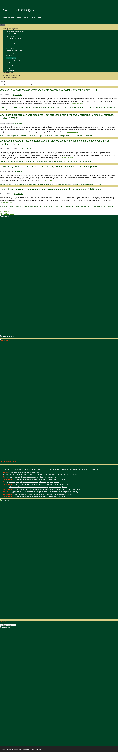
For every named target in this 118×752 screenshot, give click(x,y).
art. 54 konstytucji (44, 107)
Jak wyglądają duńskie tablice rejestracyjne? (24, 472)
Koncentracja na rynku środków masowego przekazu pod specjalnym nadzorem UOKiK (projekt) (51, 189)
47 (5, 214)
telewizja (110, 206)
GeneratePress (36, 749)
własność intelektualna (13, 46)
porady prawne (8, 73)
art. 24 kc (30, 136)
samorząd (72, 184)
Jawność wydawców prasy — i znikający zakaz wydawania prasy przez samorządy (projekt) (49, 166)
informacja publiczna (13, 60)
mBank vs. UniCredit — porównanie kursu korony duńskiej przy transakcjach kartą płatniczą (43, 484)
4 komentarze (19, 209)
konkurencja (47, 161)
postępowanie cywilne (13, 68)
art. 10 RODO (33, 107)
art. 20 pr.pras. (27, 184)
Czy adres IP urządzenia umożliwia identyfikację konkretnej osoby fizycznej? (74, 469)
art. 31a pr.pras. (38, 136)
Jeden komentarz (95, 184)
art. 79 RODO (64, 107)
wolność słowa (4, 110)
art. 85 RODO (83, 107)
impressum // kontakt (10, 78)
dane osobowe (93, 107)
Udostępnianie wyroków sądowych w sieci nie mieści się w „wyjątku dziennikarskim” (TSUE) (49, 90)
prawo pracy (10, 53)
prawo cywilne (10, 43)
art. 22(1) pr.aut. (30, 161)
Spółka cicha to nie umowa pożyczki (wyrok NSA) (19, 474)
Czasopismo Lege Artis (21, 10)
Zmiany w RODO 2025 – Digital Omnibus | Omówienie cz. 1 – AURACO (26, 469)
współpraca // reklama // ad (11, 75)
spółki (78, 184)
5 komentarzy (88, 136)
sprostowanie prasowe (62, 136)
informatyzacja (11, 33)
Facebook (40, 161)
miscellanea (10, 41)
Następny (10, 214)
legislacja (65, 184)
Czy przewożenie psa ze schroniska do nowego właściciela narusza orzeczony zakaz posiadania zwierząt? (48, 489)
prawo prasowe (11, 58)
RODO (109, 107)
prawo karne (10, 65)
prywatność (103, 107)
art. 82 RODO (74, 107)
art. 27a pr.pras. (38, 184)
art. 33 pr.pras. (49, 136)
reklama (103, 206)
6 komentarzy (14, 110)
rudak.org (9, 63)
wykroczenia (10, 55)
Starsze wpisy (4, 211)
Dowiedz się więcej (77, 103)
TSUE (114, 107)
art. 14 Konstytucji (16, 184)
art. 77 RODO (55, 107)
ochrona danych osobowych (15, 31)
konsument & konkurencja (14, 38)
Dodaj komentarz (86, 161)
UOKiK (2, 209)
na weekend (10, 70)
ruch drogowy (10, 36)
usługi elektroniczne (74, 161)
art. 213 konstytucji (46, 206)
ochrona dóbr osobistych (14, 51)
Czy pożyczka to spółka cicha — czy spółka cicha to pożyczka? (56, 474)
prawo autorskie (57, 161)
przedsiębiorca (95, 206)
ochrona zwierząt (11, 48)
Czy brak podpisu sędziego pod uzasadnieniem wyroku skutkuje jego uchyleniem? (33, 477)
